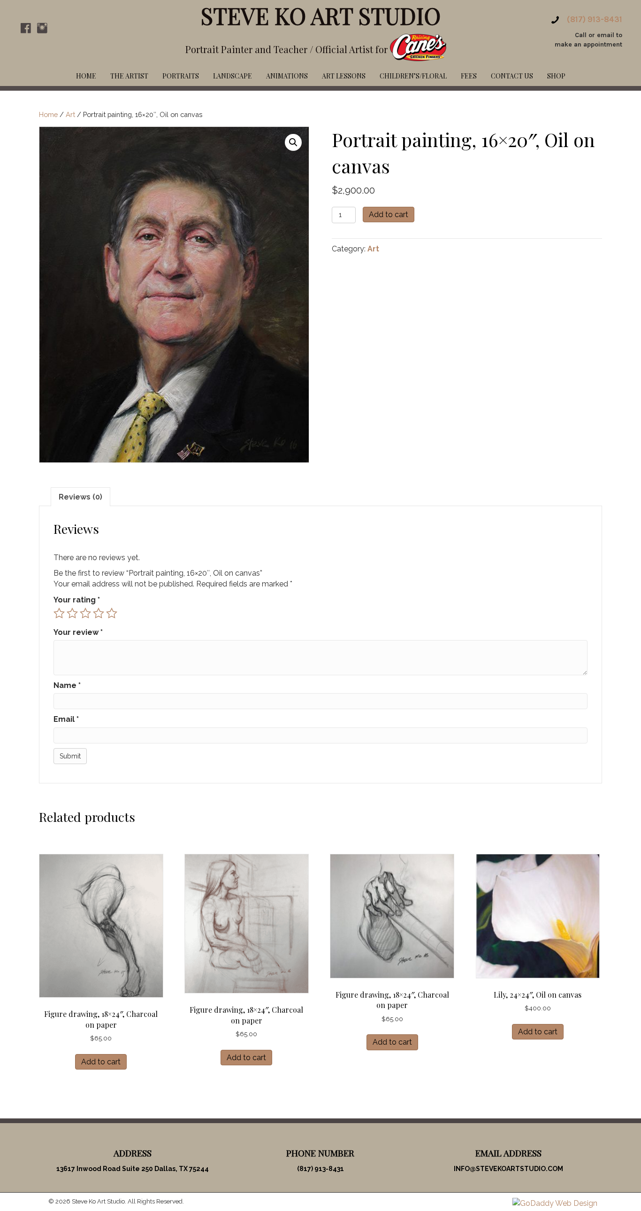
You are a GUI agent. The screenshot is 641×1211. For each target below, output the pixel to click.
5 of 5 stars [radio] (111, 613)
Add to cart (388, 214)
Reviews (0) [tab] (80, 496)
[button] (26, 28)
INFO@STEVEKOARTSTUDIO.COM (508, 1168)
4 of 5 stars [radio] (98, 613)
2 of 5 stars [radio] (72, 613)
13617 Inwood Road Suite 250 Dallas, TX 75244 (132, 1168)
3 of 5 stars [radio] (85, 613)
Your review (78, 632)
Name (67, 685)
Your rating (76, 599)
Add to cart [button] (101, 1061)
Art (70, 114)
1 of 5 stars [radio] (59, 613)
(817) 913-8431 (594, 19)
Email (66, 719)
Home (48, 114)
